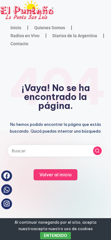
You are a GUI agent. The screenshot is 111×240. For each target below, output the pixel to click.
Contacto (19, 43)
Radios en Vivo (24, 35)
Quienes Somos (49, 27)
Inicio (15, 27)
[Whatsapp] (6, 189)
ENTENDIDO (55, 235)
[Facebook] (6, 175)
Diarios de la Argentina (74, 35)
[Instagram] (6, 203)
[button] (97, 150)
